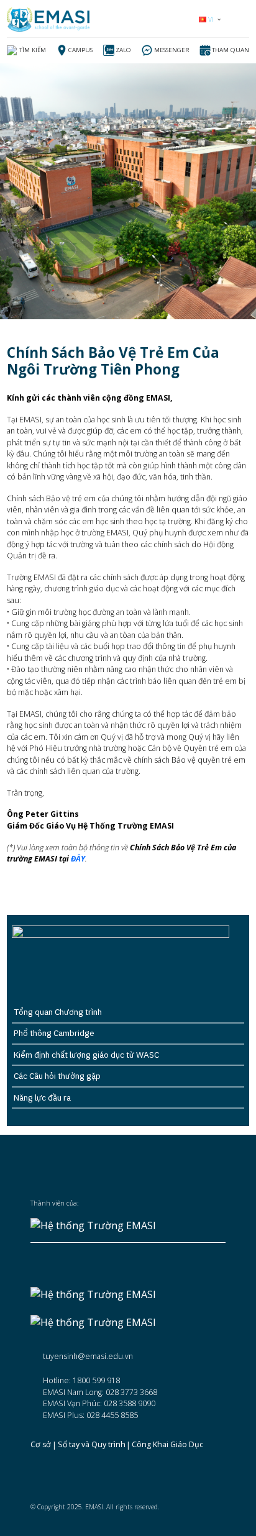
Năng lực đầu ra (42, 1097)
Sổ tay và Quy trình (92, 1445)
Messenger (172, 50)
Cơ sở (40, 1445)
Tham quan (230, 50)
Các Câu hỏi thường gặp (57, 1075)
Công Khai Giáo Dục (167, 1445)
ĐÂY (78, 858)
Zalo (123, 50)
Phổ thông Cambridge (54, 1032)
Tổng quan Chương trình (58, 1011)
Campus (80, 50)
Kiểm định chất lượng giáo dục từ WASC (86, 1054)
